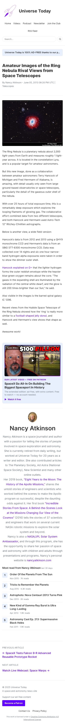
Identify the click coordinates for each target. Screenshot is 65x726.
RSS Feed (32, 31)
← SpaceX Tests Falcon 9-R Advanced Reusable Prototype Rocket (26, 654)
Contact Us (24, 711)
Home (8, 23)
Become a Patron (14, 703)
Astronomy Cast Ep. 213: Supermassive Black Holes (34, 621)
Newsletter (39, 23)
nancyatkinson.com (39, 560)
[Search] (60, 39)
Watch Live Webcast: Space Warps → (26, 670)
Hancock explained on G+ (17, 267)
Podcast (27, 23)
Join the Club (53, 23)
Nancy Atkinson (13, 82)
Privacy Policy (39, 711)
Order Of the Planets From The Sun (31, 574)
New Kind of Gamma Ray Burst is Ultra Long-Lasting (33, 607)
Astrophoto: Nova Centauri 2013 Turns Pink (36, 595)
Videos (16, 23)
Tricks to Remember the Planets (29, 584)
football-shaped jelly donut (31, 315)
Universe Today (35, 11)
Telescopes (8, 86)
